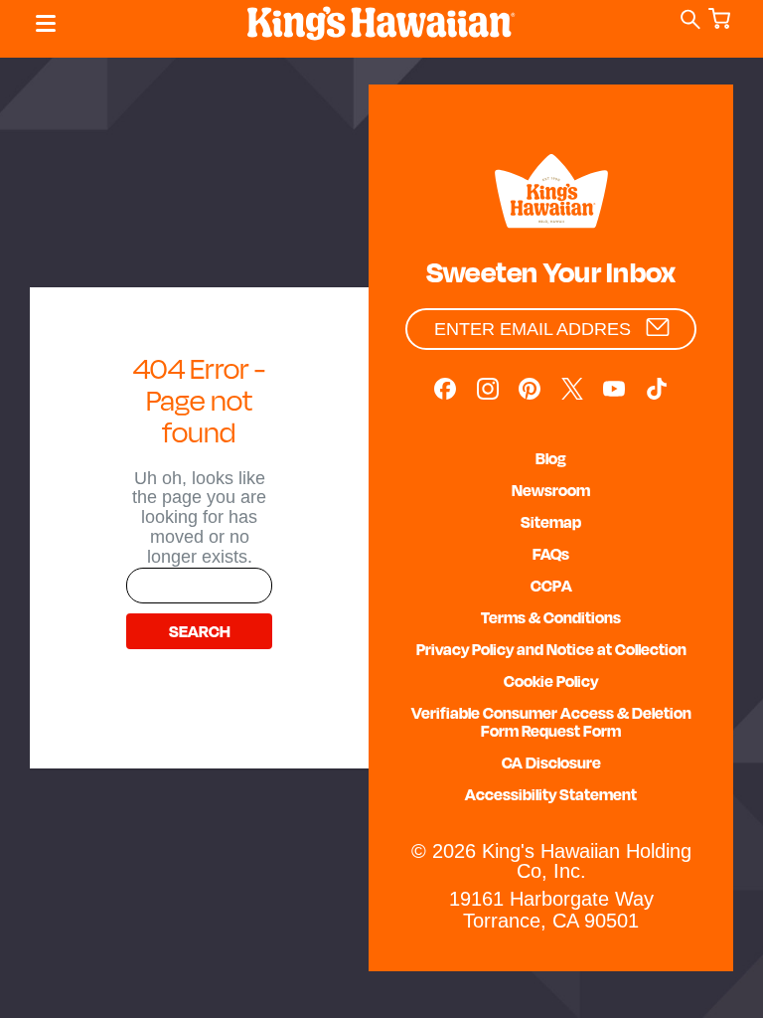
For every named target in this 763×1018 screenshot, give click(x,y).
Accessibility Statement (551, 794)
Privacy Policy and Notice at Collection (551, 649)
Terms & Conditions (551, 617)
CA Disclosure (551, 762)
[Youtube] (614, 389)
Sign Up (658, 327)
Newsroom (551, 490)
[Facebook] (445, 389)
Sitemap (551, 522)
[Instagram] (488, 389)
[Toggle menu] (41, 23)
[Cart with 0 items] (722, 25)
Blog (550, 458)
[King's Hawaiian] (551, 194)
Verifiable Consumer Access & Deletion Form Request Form (551, 722)
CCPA (551, 585)
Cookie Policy (551, 681)
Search (692, 21)
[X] (572, 389)
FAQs (551, 554)
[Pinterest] (529, 389)
